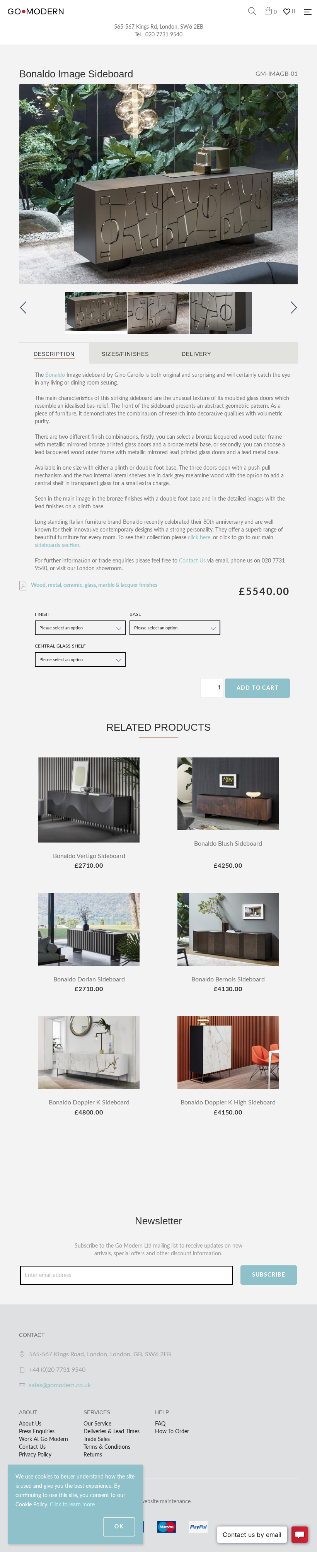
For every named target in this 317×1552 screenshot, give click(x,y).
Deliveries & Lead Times (112, 1431)
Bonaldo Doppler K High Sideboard (228, 1102)
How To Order (172, 1431)
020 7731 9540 (163, 35)
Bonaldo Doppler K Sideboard (89, 1102)
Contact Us (192, 561)
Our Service (97, 1424)
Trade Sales (97, 1439)
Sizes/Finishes (125, 354)
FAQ (160, 1424)
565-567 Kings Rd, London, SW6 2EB (158, 27)
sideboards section (57, 545)
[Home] (36, 19)
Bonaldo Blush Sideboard (228, 844)
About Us (30, 1424)
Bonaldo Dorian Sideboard (89, 979)
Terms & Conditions (107, 1447)
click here (199, 537)
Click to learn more (72, 1505)
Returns (93, 1455)
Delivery (196, 354)
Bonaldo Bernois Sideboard (228, 979)
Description (54, 354)
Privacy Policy (35, 1455)
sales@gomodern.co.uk (60, 1385)
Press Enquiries (37, 1431)
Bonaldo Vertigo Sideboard (89, 856)
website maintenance (165, 1501)
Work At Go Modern (43, 1439)
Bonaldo (55, 375)
